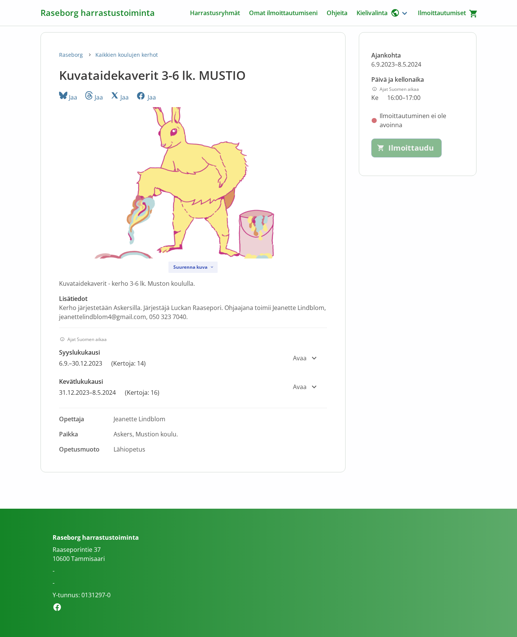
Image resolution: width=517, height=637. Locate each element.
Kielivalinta (372, 13)
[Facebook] (59, 608)
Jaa (72, 97)
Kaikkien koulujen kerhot (126, 54)
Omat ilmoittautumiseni (283, 13)
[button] (193, 357)
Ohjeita (337, 13)
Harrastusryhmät (215, 13)
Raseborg (71, 54)
